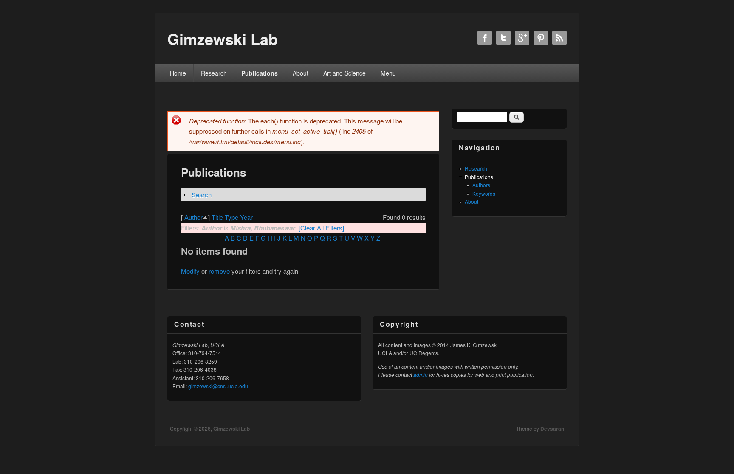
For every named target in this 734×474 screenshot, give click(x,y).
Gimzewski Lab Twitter (503, 38)
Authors (481, 184)
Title (217, 217)
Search (202, 194)
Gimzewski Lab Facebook (484, 38)
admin (420, 374)
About (300, 73)
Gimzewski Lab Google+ (522, 38)
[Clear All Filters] (321, 227)
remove (219, 270)
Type (231, 217)
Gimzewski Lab (231, 428)
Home (178, 73)
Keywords (483, 193)
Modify (190, 270)
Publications (259, 73)
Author (193, 217)
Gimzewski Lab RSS (559, 38)
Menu (388, 73)
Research (214, 73)
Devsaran (552, 428)
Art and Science (344, 73)
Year (246, 217)
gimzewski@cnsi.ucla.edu (218, 386)
